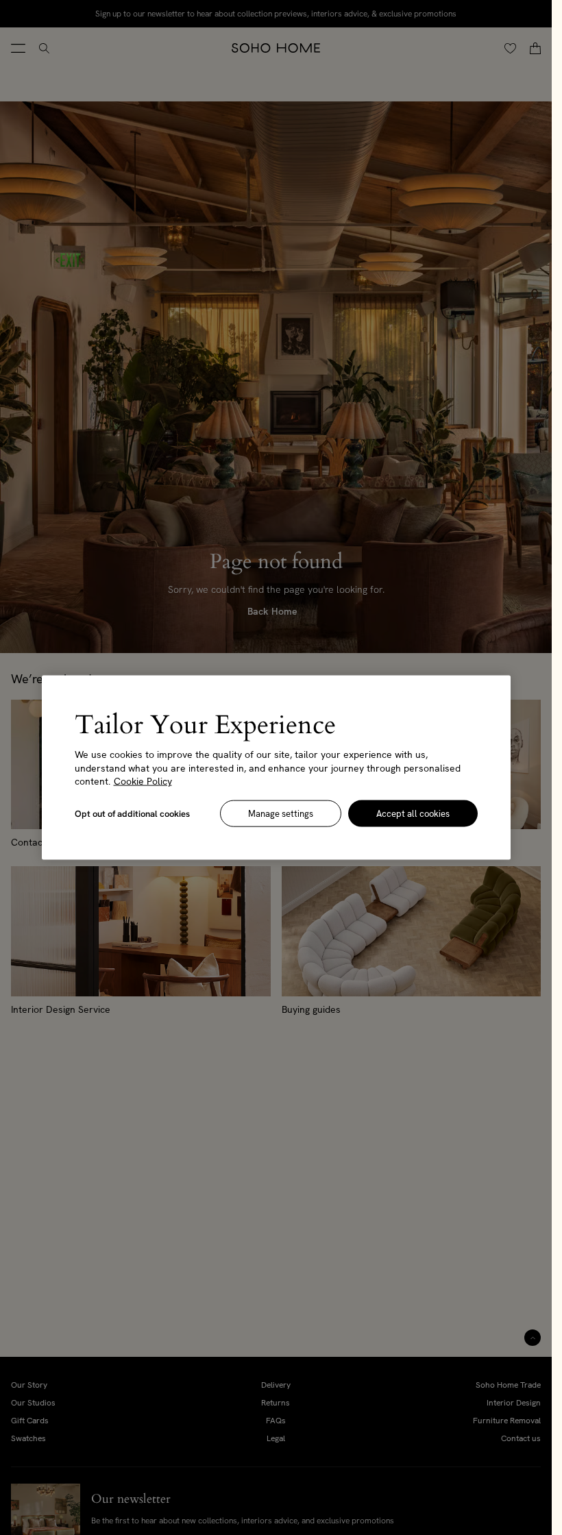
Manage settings (280, 813)
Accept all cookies (413, 813)
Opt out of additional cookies (132, 813)
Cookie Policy (143, 781)
